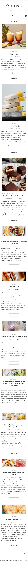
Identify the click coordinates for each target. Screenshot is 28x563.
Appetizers (5, 193)
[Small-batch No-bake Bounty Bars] (14, 174)
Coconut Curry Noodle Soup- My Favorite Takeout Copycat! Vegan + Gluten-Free (14, 383)
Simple (16, 193)
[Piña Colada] (14, 36)
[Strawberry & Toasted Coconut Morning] (14, 326)
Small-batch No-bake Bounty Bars (14, 196)
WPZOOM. (26, 560)
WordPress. (8, 560)
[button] (14, 16)
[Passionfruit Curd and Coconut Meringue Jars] (14, 416)
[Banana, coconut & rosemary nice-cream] (14, 463)
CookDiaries (14, 6)
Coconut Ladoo (14, 287)
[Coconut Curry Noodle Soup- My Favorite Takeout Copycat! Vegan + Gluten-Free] (14, 372)
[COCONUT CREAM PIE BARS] (14, 509)
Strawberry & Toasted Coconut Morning (14, 337)
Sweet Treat (22, 193)
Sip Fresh (14, 51)
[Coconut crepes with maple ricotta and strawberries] (14, 231)
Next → (25, 553)
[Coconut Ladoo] (14, 276)
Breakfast (14, 239)
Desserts (14, 123)
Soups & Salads (14, 379)
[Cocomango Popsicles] (14, 102)
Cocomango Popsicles (14, 126)
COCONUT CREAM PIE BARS (14, 519)
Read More (14, 78)
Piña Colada (14, 54)
